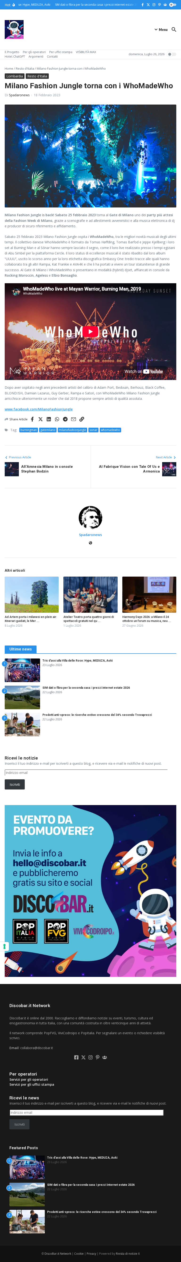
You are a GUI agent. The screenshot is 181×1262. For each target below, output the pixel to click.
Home (9, 68)
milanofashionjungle (72, 430)
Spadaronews (19, 95)
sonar (93, 430)
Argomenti (36, 56)
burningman (29, 430)
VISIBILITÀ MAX (86, 52)
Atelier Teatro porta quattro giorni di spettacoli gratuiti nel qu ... (88, 619)
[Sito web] (90, 543)
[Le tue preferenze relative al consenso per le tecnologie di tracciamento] (4, 946)
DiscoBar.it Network (58, 1254)
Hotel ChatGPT (15, 56)
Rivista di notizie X (128, 1254)
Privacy (91, 1254)
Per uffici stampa (60, 52)
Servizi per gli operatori (28, 1079)
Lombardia (14, 76)
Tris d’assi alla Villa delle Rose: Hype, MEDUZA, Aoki (77, 660)
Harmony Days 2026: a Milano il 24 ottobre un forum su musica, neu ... (146, 619)
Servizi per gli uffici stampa (31, 1084)
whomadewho (110, 430)
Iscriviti (15, 784)
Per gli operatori (34, 52)
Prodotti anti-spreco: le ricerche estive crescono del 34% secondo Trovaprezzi (97, 715)
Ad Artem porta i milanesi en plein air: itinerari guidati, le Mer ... (31, 619)
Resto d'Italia (25, 68)
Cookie (79, 1254)
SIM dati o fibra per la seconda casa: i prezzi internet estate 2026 (86, 687)
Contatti (52, 56)
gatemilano (47, 430)
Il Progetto (12, 52)
